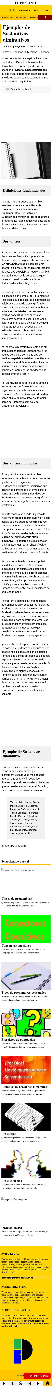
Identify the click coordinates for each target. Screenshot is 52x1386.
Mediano (32, 52)
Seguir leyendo (8, 1272)
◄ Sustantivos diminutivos (13, 17)
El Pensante (26, 2)
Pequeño (18, 52)
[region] (26, 117)
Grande (45, 52)
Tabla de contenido (21, 89)
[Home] (47, 1384)
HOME (12, 10)
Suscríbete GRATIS (39, 1376)
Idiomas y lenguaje (14, 46)
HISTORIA (23, 10)
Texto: (5, 52)
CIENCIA (37, 10)
